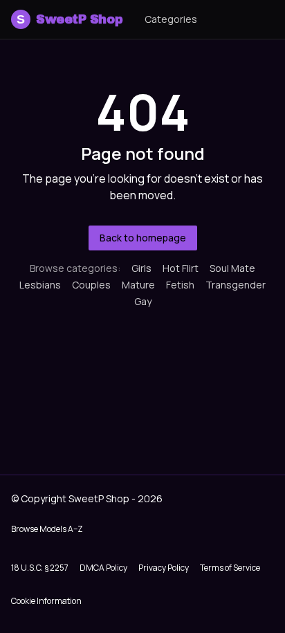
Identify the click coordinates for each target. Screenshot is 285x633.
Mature (138, 284)
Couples (91, 284)
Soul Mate (232, 268)
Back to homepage (143, 237)
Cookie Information (46, 601)
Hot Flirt (181, 268)
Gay (142, 301)
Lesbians (40, 284)
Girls (141, 268)
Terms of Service (230, 568)
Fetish (180, 284)
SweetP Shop (69, 19)
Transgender (235, 284)
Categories (171, 19)
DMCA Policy (103, 568)
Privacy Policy (163, 568)
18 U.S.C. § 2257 (39, 568)
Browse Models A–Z (47, 529)
